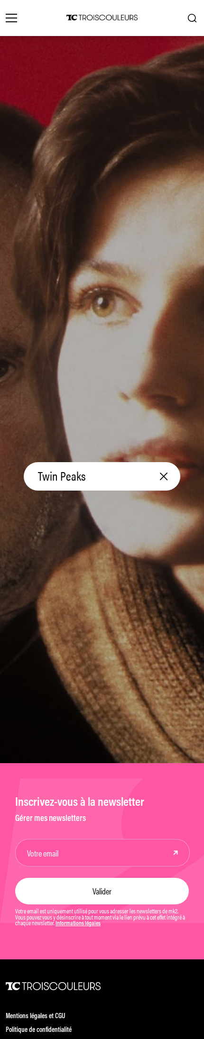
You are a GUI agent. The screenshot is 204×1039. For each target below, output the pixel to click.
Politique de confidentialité (39, 1030)
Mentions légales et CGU (35, 1016)
